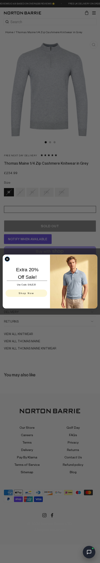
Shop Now (26, 293)
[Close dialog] (7, 259)
